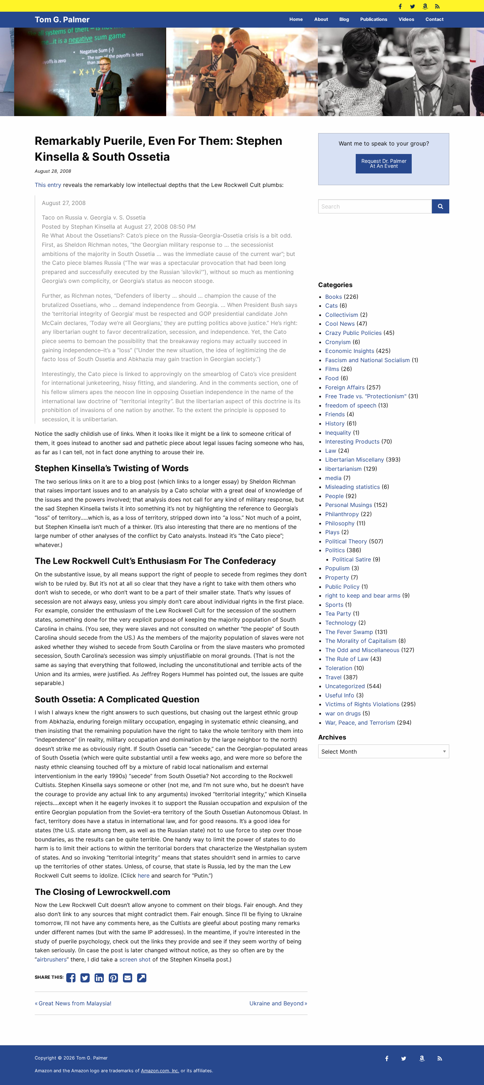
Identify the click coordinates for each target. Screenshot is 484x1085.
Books (333, 296)
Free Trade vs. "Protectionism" (365, 396)
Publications (373, 19)
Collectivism (341, 314)
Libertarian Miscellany (354, 459)
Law (330, 450)
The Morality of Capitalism (360, 640)
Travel (333, 677)
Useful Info (339, 695)
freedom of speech (350, 405)
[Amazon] (425, 5)
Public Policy (342, 586)
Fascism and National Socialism (367, 360)
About (321, 19)
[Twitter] (412, 5)
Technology (340, 622)
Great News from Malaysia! (75, 1003)
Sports (334, 604)
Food (332, 378)
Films (332, 368)
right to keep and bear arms (362, 595)
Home (296, 19)
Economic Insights (349, 350)
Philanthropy (342, 514)
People (334, 495)
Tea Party (338, 613)
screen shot (135, 959)
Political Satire (351, 559)
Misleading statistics (352, 486)
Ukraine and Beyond (276, 1003)
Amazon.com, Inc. (160, 1070)
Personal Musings (348, 504)
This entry (48, 184)
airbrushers (52, 959)
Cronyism (338, 342)
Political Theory (346, 541)
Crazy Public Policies (353, 332)
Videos (406, 19)
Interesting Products (352, 441)
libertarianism (343, 468)
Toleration (338, 668)
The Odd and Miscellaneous (362, 649)
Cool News (340, 323)
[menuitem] (296, 20)
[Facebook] (400, 5)
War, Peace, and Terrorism (360, 722)
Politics (335, 550)
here (144, 875)
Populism (337, 568)
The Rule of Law (346, 658)
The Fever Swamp (349, 631)
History (335, 423)
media (333, 477)
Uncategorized (345, 686)
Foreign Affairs (345, 387)
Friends (335, 414)
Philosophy (340, 523)
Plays (332, 532)
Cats (331, 305)
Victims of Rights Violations (362, 704)
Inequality (338, 432)
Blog (344, 19)
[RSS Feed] (437, 5)
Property (337, 577)
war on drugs (343, 713)
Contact (435, 19)
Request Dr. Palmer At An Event (383, 163)
